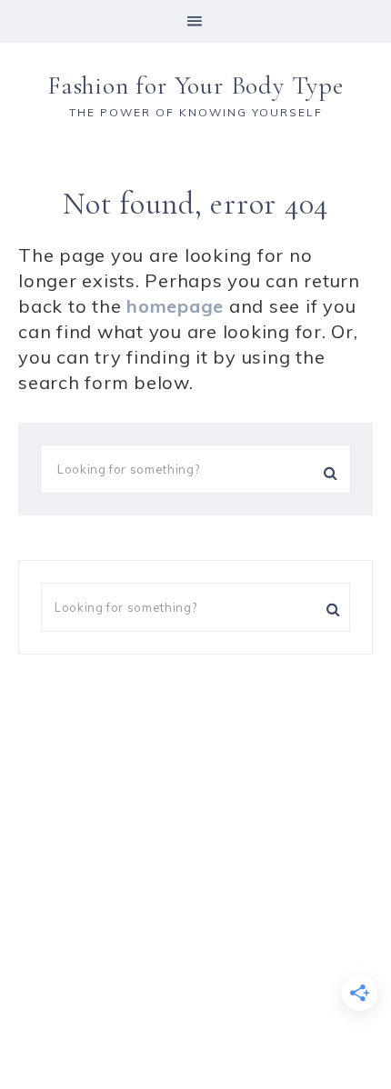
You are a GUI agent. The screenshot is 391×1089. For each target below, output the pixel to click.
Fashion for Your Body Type (195, 85)
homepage (175, 306)
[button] (195, 21)
